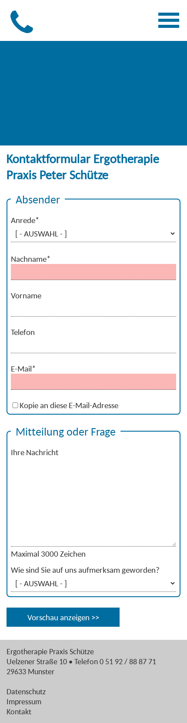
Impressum (24, 701)
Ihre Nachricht (34, 452)
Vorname (26, 295)
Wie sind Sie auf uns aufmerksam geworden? (85, 569)
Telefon (23, 332)
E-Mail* (23, 368)
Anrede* (25, 220)
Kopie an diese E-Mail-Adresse (69, 405)
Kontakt (19, 711)
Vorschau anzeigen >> (63, 617)
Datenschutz (26, 691)
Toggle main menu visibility (170, 18)
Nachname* (30, 258)
